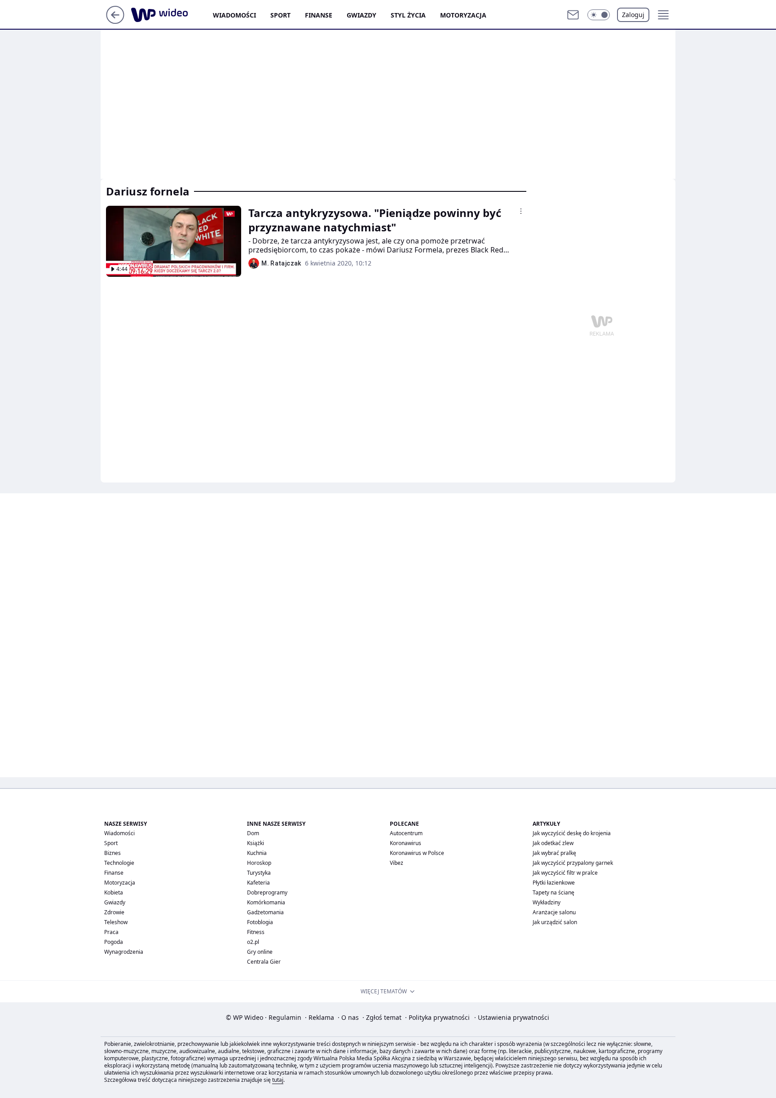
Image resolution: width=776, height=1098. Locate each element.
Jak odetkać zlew (553, 843)
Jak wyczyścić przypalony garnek (573, 863)
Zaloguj (633, 14)
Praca (111, 932)
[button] (598, 14)
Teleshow (116, 922)
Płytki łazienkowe (554, 882)
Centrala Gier (264, 961)
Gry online (260, 952)
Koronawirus (405, 843)
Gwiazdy (361, 15)
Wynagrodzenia (123, 952)
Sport (280, 15)
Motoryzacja (463, 15)
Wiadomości (234, 15)
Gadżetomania (265, 912)
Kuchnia (257, 853)
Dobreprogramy (267, 892)
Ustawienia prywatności (511, 1017)
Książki (255, 843)
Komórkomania (266, 902)
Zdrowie (114, 912)
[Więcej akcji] (521, 211)
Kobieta (113, 892)
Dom (253, 833)
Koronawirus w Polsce (417, 853)
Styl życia (408, 15)
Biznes (112, 853)
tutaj (277, 1080)
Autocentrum (406, 833)
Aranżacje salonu (554, 912)
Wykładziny (546, 902)
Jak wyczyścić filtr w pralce (565, 873)
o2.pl (253, 942)
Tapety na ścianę (553, 892)
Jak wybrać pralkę (554, 853)
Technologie (119, 863)
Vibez (396, 863)
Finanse (318, 15)
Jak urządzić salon (555, 922)
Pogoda (113, 942)
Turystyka (259, 873)
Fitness (256, 932)
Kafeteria (258, 882)
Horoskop (259, 863)
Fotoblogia (260, 922)
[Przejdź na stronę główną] (115, 21)
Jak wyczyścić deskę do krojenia (572, 833)
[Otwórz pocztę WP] (573, 15)
